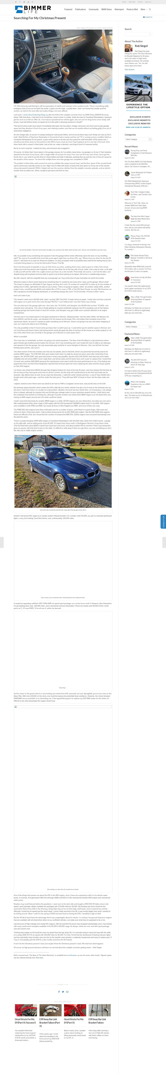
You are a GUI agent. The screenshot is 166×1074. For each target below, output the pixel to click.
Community (94, 9)
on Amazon (72, 955)
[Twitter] (16, 2)
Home (124, 2)
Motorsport (119, 9)
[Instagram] (32, 2)
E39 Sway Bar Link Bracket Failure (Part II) (49, 1022)
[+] (26, 1010)
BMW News (106, 9)
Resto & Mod (132, 9)
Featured (68, 9)
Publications (80, 9)
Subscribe (132, 2)
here (41, 958)
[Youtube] (28, 2)
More (143, 9)
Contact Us (148, 17)
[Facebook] (20, 2)
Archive (140, 2)
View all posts (130, 69)
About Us (148, 2)
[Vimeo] (24, 2)
